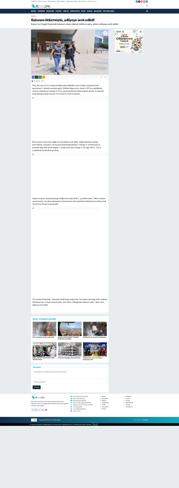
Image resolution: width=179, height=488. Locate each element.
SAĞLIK (89, 11)
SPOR (83, 11)
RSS (35, 420)
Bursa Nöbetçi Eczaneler (80, 396)
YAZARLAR (129, 407)
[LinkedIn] (42, 409)
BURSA (33, 11)
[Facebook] (32, 409)
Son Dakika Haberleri (79, 409)
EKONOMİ (50, 11)
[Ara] (147, 6)
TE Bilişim (145, 420)
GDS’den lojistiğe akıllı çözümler (69, 358)
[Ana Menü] (147, 11)
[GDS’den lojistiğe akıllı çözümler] (70, 349)
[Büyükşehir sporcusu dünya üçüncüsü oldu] (95, 349)
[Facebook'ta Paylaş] (33, 77)
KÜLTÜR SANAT (108, 11)
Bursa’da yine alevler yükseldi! (43, 337)
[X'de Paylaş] (36, 77)
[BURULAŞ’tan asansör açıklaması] (95, 329)
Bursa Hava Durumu (79, 398)
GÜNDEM (41, 11)
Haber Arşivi (77, 411)
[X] (35, 409)
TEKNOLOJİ (105, 402)
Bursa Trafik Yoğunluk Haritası (82, 402)
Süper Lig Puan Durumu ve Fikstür (83, 404)
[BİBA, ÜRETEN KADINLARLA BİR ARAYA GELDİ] (44, 349)
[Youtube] (46, 409)
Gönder (36, 387)
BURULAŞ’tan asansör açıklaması (94, 337)
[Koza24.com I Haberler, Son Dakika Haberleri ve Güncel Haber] (41, 5)
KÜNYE (104, 409)
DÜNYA (66, 11)
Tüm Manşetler (77, 407)
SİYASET (58, 11)
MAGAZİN (98, 11)
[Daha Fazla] (43, 77)
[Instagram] (39, 409)
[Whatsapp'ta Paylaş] (40, 77)
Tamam (95, 424)
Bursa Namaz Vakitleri (79, 400)
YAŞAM (128, 404)
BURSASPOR (75, 11)
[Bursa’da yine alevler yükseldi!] (44, 329)
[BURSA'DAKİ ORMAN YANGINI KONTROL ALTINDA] (70, 329)
